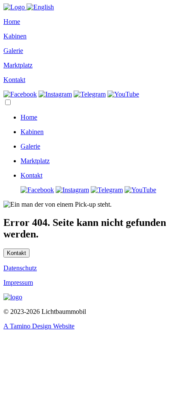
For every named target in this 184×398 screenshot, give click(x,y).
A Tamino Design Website (38, 326)
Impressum (18, 282)
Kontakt (16, 253)
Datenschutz (20, 268)
